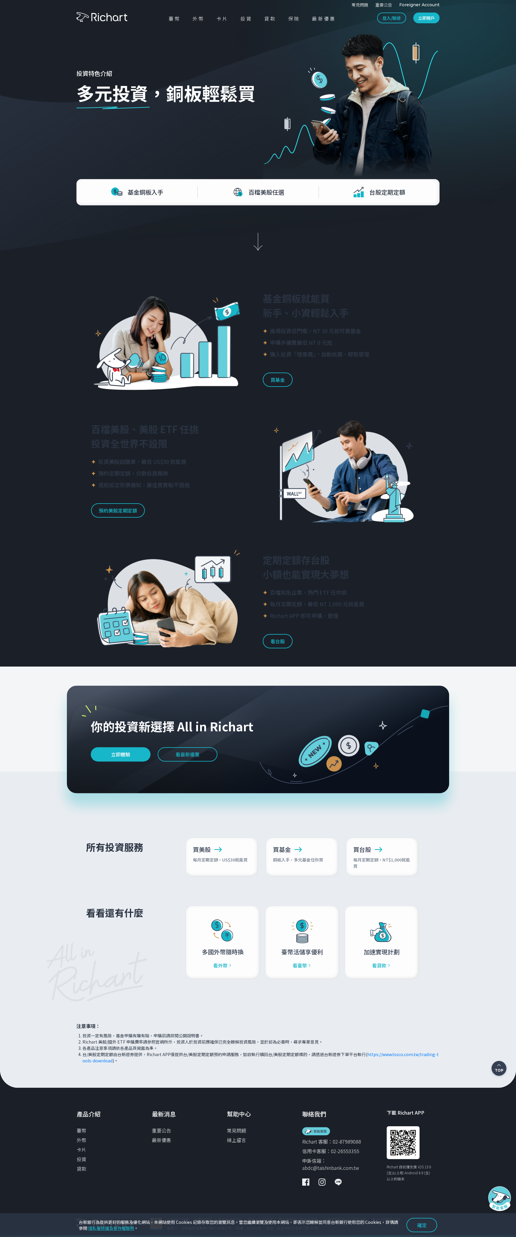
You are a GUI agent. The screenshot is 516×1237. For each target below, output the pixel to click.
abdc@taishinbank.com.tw (330, 1167)
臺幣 (81, 1130)
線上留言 (236, 1140)
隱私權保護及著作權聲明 (111, 1228)
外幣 (81, 1140)
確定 (422, 1225)
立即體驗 (120, 754)
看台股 (278, 641)
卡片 (81, 1149)
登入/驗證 (392, 18)
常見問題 (236, 1130)
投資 (81, 1159)
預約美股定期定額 (118, 510)
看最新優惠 (187, 754)
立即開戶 (426, 18)
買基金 (278, 379)
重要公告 (161, 1130)
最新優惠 (161, 1140)
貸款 (81, 1168)
